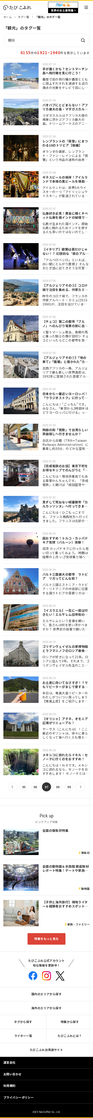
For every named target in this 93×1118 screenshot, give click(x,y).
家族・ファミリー (78, 924)
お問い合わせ (12, 1074)
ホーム (7, 17)
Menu (86, 7)
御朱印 (85, 853)
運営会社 (9, 1062)
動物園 (85, 888)
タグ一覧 (23, 17)
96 (35, 787)
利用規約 (9, 1085)
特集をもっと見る (46, 939)
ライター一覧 (23, 1036)
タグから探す (23, 1022)
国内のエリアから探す (46, 994)
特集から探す (70, 1022)
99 (69, 787)
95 (24, 787)
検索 (83, 40)
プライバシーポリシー (18, 1097)
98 (58, 787)
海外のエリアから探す (46, 1008)
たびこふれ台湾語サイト (46, 1050)
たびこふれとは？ (70, 1036)
